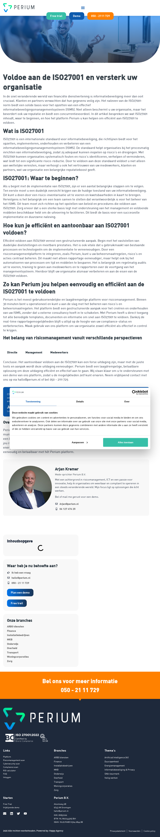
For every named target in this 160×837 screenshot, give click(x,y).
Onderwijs (12, 643)
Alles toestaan (125, 442)
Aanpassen (78, 442)
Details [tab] (80, 401)
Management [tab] (33, 352)
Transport (12, 652)
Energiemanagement (115, 765)
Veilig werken (111, 777)
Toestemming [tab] (33, 401)
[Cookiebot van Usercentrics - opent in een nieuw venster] (134, 392)
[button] (83, 8)
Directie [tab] (12, 352)
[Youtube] (25, 813)
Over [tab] (127, 401)
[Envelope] (4, 813)
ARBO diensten (15, 626)
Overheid (12, 647)
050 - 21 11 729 (80, 689)
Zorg (9, 660)
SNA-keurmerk (112, 773)
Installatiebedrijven (18, 634)
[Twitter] (18, 813)
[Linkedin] (11, 813)
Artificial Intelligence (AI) (117, 757)
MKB (9, 639)
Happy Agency (56, 830)
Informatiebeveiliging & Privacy (120, 769)
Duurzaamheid (112, 761)
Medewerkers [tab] (59, 352)
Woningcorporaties (18, 656)
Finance (11, 630)
